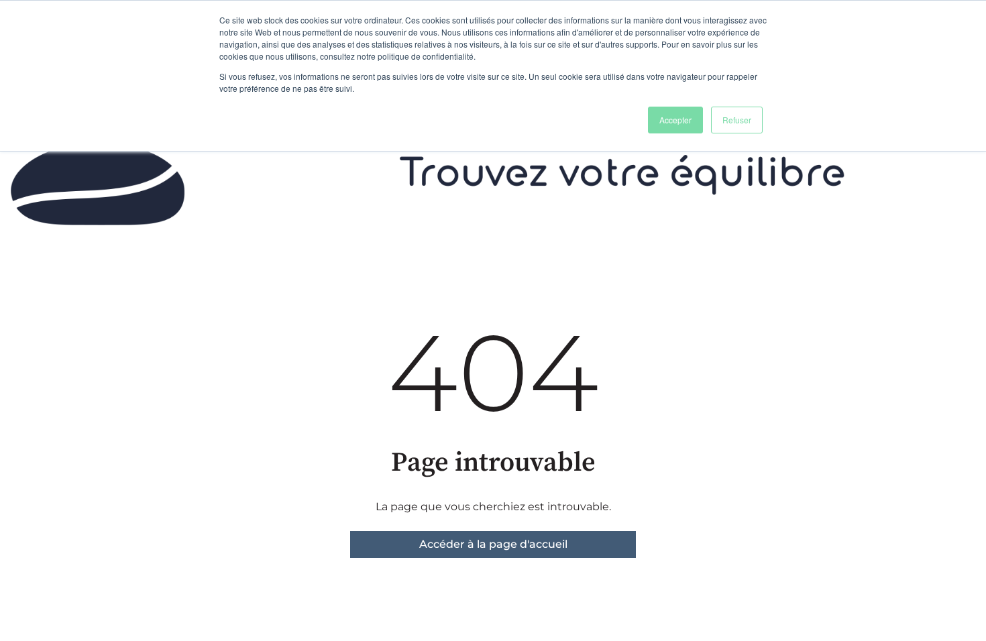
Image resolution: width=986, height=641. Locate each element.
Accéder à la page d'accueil (493, 544)
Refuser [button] (736, 119)
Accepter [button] (675, 119)
